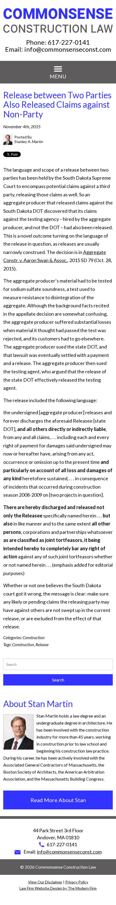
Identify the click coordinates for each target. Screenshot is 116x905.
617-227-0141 (69, 42)
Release (42, 644)
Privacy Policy (76, 882)
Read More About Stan (58, 800)
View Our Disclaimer (45, 882)
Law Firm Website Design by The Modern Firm (58, 888)
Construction (34, 637)
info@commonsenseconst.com (67, 49)
